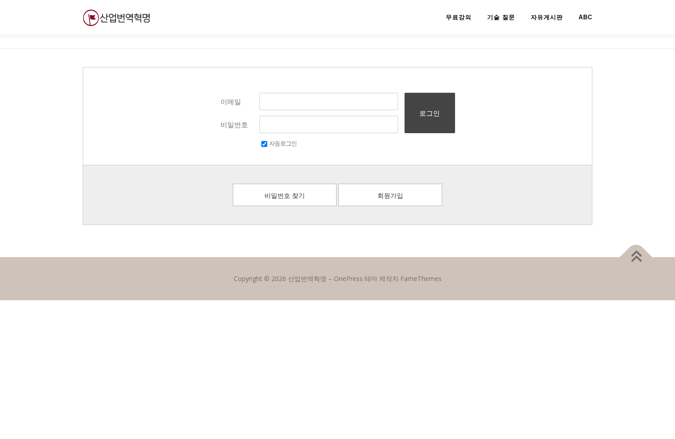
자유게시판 (547, 17)
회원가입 (390, 195)
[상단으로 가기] (636, 257)
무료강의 (459, 17)
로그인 (429, 113)
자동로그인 (283, 143)
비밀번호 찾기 (284, 195)
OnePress (348, 278)
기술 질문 (501, 17)
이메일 (230, 101)
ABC (585, 17)
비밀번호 (234, 124)
